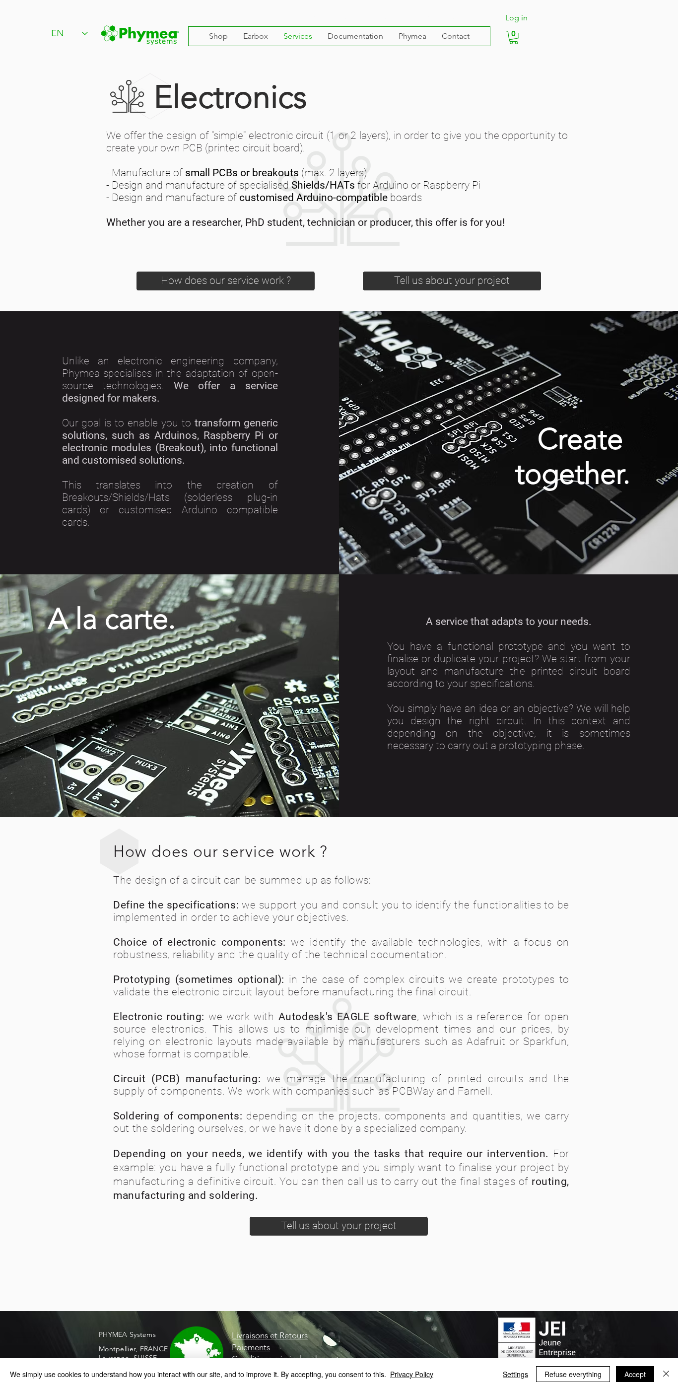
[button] (514, 37)
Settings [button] (515, 1374)
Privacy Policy (411, 1374)
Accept (635, 1374)
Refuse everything (573, 1374)
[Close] (666, 1374)
